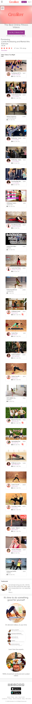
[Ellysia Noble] (8, 529)
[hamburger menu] (1, 2)
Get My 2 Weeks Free (16, 32)
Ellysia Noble (14, 529)
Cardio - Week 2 (15, 528)
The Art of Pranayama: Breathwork (16, 549)
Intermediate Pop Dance (16, 441)
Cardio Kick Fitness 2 (16, 268)
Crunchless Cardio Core (16, 506)
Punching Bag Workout (16, 181)
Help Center (21, 697)
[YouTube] (17, 685)
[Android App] (16, 692)
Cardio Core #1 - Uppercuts (16, 484)
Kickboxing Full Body (12, 571)
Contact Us (4, 698)
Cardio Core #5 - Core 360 (16, 376)
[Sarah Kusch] (8, 312)
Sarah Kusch (14, 313)
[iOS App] (16, 688)
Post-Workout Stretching (16, 224)
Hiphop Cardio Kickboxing (12, 116)
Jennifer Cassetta (15, 74)
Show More (4, 50)
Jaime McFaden (15, 356)
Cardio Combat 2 (15, 354)
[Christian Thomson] (8, 226)
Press (12, 697)
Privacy (10, 698)
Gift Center (28, 698)
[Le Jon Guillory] (8, 96)
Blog (23, 698)
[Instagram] (9, 685)
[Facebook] (12, 685)
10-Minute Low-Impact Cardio (16, 463)
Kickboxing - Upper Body (16, 159)
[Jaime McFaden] (8, 355)
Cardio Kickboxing (16, 94)
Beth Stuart (14, 334)
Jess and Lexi (14, 421)
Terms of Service (17, 698)
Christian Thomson (16, 226)
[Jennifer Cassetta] (8, 74)
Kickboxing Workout (12, 289)
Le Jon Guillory (15, 96)
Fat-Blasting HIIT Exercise (16, 73)
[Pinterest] (20, 685)
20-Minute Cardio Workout (16, 311)
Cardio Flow (14, 333)
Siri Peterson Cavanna (17, 551)
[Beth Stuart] (8, 334)
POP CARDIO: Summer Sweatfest (12, 398)
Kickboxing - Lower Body (16, 138)
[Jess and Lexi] (8, 421)
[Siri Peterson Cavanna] (8, 551)
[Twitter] (23, 685)
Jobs (16, 697)
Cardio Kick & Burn (11, 246)
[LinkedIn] (14, 685)
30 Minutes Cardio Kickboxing (12, 203)
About (8, 697)
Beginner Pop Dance (16, 419)
